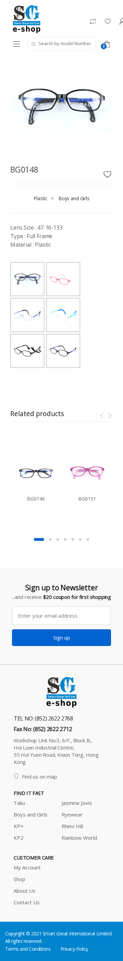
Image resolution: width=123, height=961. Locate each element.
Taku (19, 802)
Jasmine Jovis (77, 802)
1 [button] (39, 539)
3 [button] (57, 539)
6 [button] (80, 539)
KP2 (19, 837)
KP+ (19, 826)
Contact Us (27, 902)
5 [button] (72, 539)
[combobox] (61, 43)
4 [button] (65, 539)
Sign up (61, 637)
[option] (36, 477)
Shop (19, 879)
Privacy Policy (74, 949)
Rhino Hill (72, 826)
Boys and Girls (74, 198)
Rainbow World (79, 837)
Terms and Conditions (28, 949)
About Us (25, 890)
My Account (27, 867)
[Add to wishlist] (108, 172)
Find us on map (39, 776)
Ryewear (72, 814)
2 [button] (50, 539)
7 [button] (87, 539)
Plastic (40, 198)
